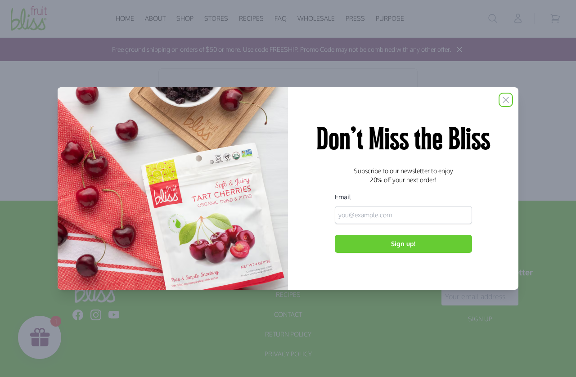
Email (343, 197)
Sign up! (403, 243)
